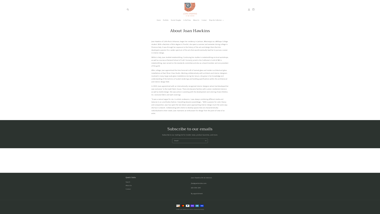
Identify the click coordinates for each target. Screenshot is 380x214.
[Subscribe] (205, 140)
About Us (129, 185)
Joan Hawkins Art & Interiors (187, 209)
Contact (128, 189)
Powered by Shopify (199, 209)
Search (128, 182)
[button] (128, 9)
